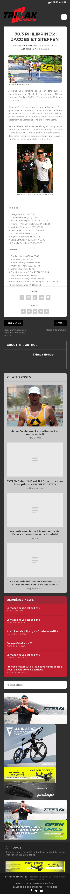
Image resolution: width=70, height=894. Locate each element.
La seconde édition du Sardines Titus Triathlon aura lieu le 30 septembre (35, 583)
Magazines (51, 887)
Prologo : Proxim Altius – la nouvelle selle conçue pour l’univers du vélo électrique (34, 668)
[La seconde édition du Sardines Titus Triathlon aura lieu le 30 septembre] (35, 560)
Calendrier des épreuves (27, 887)
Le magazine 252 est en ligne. (23, 608)
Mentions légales (40, 877)
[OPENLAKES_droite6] (35, 837)
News (18, 883)
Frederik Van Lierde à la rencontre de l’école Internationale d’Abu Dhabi (35, 533)
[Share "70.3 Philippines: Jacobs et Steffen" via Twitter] (28, 297)
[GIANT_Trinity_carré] (30, 765)
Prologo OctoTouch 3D (20, 643)
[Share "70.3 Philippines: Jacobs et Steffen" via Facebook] (22, 297)
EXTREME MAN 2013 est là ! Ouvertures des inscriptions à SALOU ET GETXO (35, 483)
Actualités (26, 48)
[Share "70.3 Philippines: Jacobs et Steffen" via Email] (48, 297)
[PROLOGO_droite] (30, 798)
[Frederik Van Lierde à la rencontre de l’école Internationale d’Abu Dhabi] (35, 510)
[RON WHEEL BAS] (35, 871)
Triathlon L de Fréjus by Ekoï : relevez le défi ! (32, 631)
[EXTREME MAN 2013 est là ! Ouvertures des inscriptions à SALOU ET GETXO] (35, 460)
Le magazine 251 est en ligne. (23, 619)
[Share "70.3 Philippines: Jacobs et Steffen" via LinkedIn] (41, 297)
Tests (27, 883)
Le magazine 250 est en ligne (23, 654)
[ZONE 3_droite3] (35, 818)
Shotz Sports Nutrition (19, 84)
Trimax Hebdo (30, 45)
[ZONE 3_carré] (35, 722)
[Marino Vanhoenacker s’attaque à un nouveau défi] (35, 405)
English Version (59, 1)
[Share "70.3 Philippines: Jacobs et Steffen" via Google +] (35, 297)
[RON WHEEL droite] (30, 781)
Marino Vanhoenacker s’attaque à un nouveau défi (35, 433)
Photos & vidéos (43, 883)
